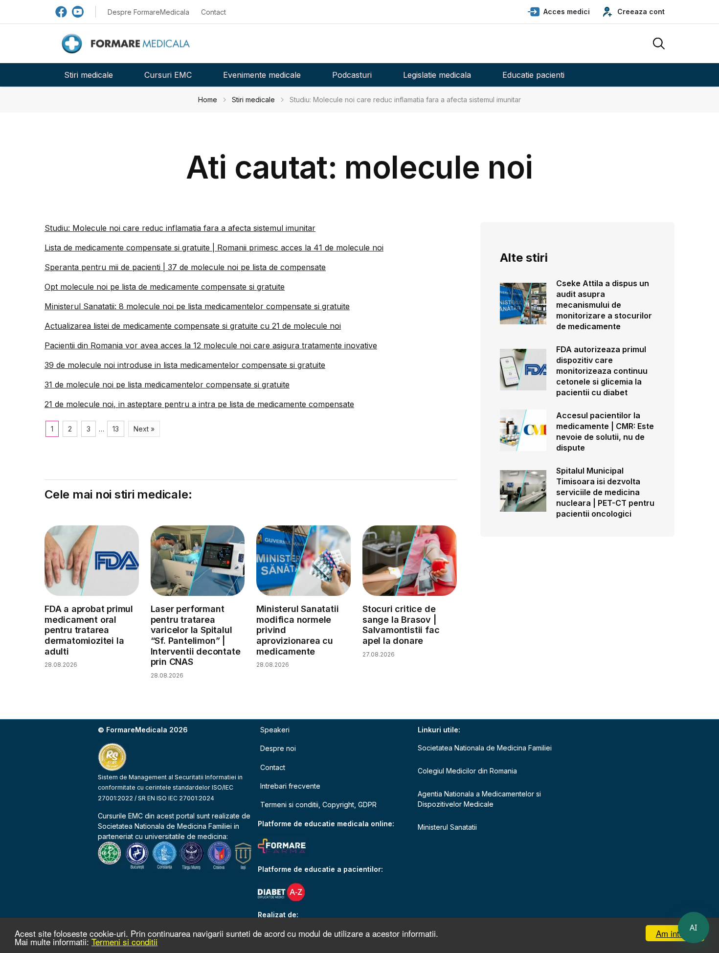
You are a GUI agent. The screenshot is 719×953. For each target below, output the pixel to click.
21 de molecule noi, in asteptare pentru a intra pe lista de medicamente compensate (199, 404)
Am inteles (675, 933)
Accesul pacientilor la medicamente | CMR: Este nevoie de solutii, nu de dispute (605, 431)
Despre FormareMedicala (148, 12)
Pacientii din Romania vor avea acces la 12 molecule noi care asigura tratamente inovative (211, 345)
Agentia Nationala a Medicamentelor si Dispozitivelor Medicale (479, 799)
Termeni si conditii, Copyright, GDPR (318, 804)
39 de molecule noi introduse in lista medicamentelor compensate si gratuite (185, 365)
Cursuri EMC (168, 75)
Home (207, 99)
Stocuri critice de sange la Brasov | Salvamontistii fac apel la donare (400, 625)
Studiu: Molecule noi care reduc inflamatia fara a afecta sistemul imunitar (180, 228)
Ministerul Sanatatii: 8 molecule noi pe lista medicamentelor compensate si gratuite (197, 306)
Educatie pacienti (533, 75)
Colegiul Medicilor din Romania (467, 771)
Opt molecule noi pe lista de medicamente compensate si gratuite (165, 287)
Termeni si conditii (124, 941)
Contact (213, 12)
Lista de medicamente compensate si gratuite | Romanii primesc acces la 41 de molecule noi (214, 247)
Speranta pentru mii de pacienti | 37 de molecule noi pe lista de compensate (185, 267)
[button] (559, 12)
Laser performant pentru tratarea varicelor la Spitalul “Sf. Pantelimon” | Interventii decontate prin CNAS (196, 635)
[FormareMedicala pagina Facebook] (61, 12)
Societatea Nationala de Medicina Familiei (165, 826)
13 (115, 429)
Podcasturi (352, 75)
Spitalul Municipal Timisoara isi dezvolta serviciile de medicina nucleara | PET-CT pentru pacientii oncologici (605, 492)
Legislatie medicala (437, 75)
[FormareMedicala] (127, 43)
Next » (144, 429)
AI (693, 927)
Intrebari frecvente (290, 786)
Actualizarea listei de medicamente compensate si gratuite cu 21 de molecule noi (193, 326)
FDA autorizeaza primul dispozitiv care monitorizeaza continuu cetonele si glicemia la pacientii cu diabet (602, 370)
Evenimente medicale (262, 75)
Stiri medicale (88, 75)
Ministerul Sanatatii (447, 827)
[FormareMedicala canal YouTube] (78, 12)
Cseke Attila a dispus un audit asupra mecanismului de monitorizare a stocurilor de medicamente (604, 304)
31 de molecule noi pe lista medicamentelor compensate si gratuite (167, 384)
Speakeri (275, 730)
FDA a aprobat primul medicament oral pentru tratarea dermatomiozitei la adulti (89, 630)
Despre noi (278, 748)
